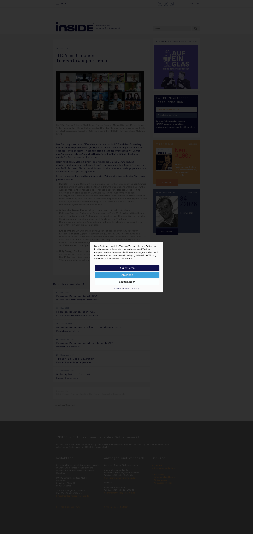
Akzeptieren (127, 268)
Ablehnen (127, 274)
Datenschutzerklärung (131, 288)
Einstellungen (127, 281)
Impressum (118, 288)
